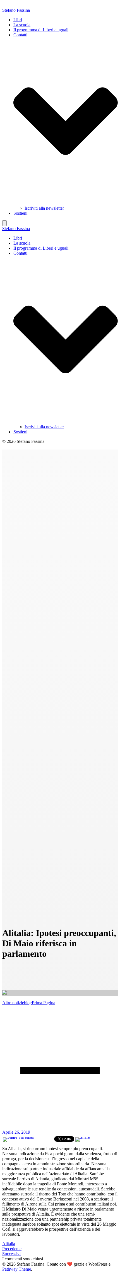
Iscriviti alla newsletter (44, 208)
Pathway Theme (16, 1269)
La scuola (21, 24)
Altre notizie (13, 1002)
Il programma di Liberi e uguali (40, 29)
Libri (17, 19)
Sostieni (20, 213)
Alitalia (8, 1243)
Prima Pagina (43, 1002)
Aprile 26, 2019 (16, 1132)
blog (28, 1002)
